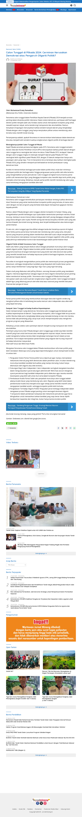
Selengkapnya (40, 553)
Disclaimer (38, 809)
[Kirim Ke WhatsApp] (74, 428)
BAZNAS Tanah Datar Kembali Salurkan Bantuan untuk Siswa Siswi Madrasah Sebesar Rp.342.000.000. (40, 738)
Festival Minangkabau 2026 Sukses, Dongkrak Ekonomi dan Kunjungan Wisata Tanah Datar (46, 536)
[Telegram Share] (70, 428)
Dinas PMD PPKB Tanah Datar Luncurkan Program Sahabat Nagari (28, 732)
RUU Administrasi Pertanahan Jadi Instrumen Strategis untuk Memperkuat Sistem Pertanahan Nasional (42, 593)
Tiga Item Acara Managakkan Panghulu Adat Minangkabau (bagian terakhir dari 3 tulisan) (21, 698)
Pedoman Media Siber (51, 809)
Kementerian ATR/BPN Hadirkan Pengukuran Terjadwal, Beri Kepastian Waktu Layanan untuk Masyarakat (42, 600)
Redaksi (30, 809)
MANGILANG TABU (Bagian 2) (15, 750)
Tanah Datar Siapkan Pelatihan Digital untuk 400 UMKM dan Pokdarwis (30, 530)
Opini (14, 49)
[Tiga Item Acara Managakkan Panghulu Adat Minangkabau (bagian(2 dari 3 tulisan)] (59, 685)
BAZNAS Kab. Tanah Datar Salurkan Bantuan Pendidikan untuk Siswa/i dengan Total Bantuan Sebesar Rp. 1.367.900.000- (40, 744)
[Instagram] (45, 803)
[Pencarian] (75, 5)
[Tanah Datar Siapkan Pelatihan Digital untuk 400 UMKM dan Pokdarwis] (41, 506)
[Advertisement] (41, 27)
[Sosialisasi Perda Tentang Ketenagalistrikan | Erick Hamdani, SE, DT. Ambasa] (23, 459)
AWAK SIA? (9, 671)
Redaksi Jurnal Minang (16, 59)
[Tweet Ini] (62, 428)
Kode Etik (22, 809)
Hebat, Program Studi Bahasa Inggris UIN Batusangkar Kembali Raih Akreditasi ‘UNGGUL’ (35, 727)
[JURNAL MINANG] (17, 5)
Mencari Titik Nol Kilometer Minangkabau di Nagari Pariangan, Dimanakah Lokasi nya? (56, 672)
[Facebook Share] (58, 428)
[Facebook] (37, 803)
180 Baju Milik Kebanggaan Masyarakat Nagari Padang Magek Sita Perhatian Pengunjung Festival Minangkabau (43, 545)
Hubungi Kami (65, 809)
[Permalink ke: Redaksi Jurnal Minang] (7, 60)
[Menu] (7, 5)
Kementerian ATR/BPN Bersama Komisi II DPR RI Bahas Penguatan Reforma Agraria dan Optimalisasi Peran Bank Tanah (40, 607)
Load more (41, 473)
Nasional (9, 49)
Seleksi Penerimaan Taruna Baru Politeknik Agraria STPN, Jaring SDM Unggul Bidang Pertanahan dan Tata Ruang (43, 578)
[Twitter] (41, 803)
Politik (18, 49)
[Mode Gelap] (71, 5)
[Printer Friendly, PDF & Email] (11, 423)
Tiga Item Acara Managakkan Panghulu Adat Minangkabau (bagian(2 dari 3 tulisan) (57, 698)
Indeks (14, 809)
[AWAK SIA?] (23, 659)
